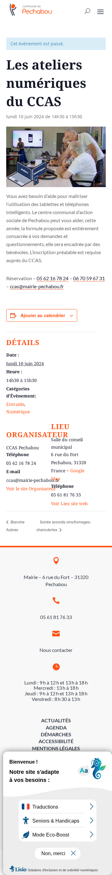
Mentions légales (56, 748)
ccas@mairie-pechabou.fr (37, 286)
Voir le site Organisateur (31, 488)
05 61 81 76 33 (56, 617)
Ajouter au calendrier (43, 315)
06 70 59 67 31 (89, 278)
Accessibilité (56, 741)
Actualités (56, 720)
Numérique (18, 412)
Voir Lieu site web (69, 503)
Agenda (56, 727)
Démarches (56, 734)
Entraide (15, 404)
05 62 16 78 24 (52, 278)
